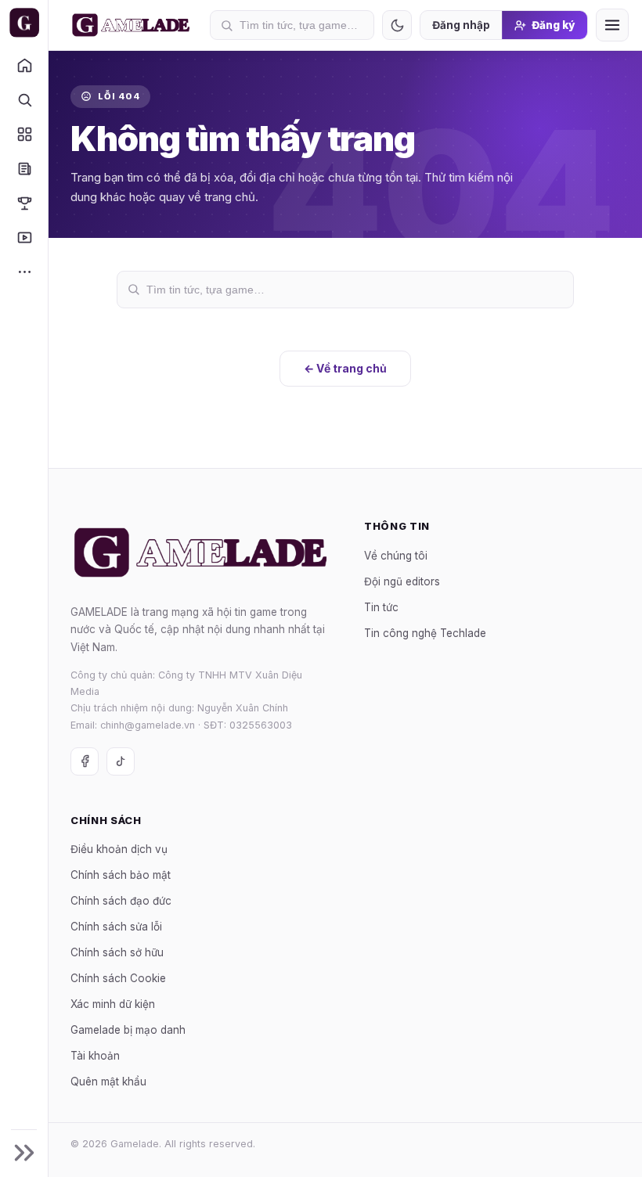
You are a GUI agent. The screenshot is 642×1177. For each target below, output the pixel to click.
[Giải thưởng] (24, 202)
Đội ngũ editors (402, 580)
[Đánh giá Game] (24, 133)
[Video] (24, 237)
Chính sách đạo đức (120, 900)
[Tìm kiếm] (24, 99)
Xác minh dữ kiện (112, 1004)
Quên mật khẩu (108, 1081)
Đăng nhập (461, 25)
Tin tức (381, 606)
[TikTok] (120, 761)
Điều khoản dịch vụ (119, 849)
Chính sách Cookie (118, 978)
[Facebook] (84, 761)
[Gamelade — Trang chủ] (24, 23)
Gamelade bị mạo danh (128, 1030)
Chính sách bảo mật (120, 875)
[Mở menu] (612, 25)
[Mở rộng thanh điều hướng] (24, 1152)
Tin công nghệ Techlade (425, 632)
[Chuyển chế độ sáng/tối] (397, 25)
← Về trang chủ (345, 368)
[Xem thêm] (24, 271)
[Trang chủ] (24, 65)
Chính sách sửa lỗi (116, 926)
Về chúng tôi (395, 555)
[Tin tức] (24, 168)
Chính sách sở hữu (117, 952)
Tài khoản (95, 1055)
